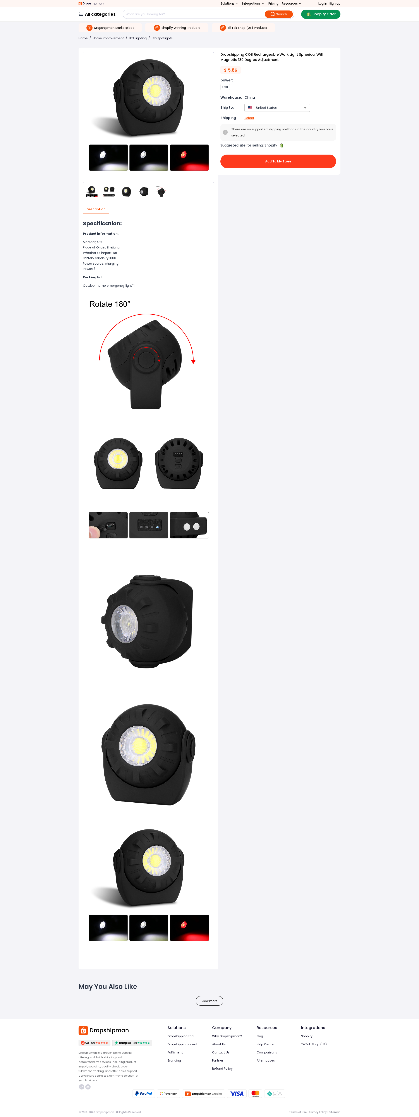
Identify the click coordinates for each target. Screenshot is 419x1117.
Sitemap (334, 1112)
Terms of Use (298, 1112)
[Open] (305, 108)
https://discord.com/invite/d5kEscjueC (88, 1086)
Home (83, 38)
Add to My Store (278, 161)
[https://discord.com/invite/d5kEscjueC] (88, 1086)
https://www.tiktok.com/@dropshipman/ (82, 1086)
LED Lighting (138, 38)
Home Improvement (108, 38)
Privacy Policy (318, 1112)
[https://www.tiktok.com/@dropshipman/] (81, 1086)
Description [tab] (95, 209)
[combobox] (271, 107)
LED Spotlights (162, 38)
